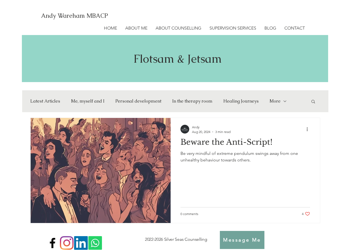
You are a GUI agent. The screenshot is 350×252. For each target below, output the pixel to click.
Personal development (138, 101)
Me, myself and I (87, 101)
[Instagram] (67, 243)
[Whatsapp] (95, 243)
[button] (313, 102)
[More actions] (309, 129)
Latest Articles (45, 101)
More (275, 101)
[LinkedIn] (81, 243)
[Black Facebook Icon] (52, 243)
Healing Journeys (241, 101)
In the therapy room (192, 101)
